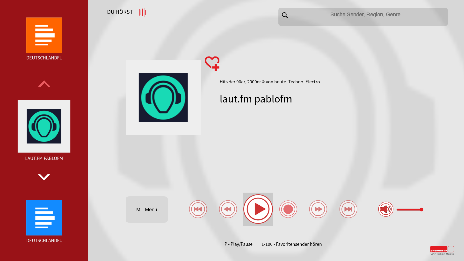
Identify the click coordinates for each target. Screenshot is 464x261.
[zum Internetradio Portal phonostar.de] (442, 253)
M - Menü (146, 209)
